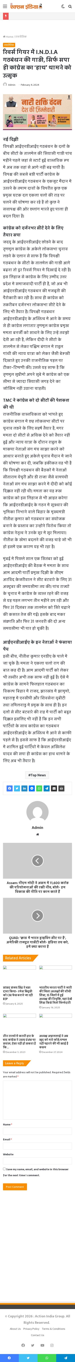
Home (9, 37)
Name (7, 1124)
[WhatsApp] (39, 788)
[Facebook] (10, 788)
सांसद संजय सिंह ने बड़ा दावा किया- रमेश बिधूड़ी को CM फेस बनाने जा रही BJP (18, 993)
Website (8, 1154)
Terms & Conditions (53, 1329)
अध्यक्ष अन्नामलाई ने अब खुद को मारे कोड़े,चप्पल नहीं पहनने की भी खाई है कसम (53, 1042)
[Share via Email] (54, 788)
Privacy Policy (31, 1329)
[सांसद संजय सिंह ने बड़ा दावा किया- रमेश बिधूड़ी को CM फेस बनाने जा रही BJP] (19, 974)
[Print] (61, 788)
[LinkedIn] (24, 788)
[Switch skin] (63, 7)
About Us (15, 1329)
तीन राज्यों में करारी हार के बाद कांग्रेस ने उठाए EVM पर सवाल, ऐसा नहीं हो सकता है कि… (19, 1042)
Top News (38, 775)
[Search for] (70, 7)
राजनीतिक (21, 37)
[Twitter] (17, 788)
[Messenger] (32, 788)
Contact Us (37, 1335)
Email (7, 1139)
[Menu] (5, 7)
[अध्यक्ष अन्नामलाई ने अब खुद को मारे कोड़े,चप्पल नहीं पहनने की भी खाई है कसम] (55, 1023)
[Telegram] (47, 788)
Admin (11, 85)
